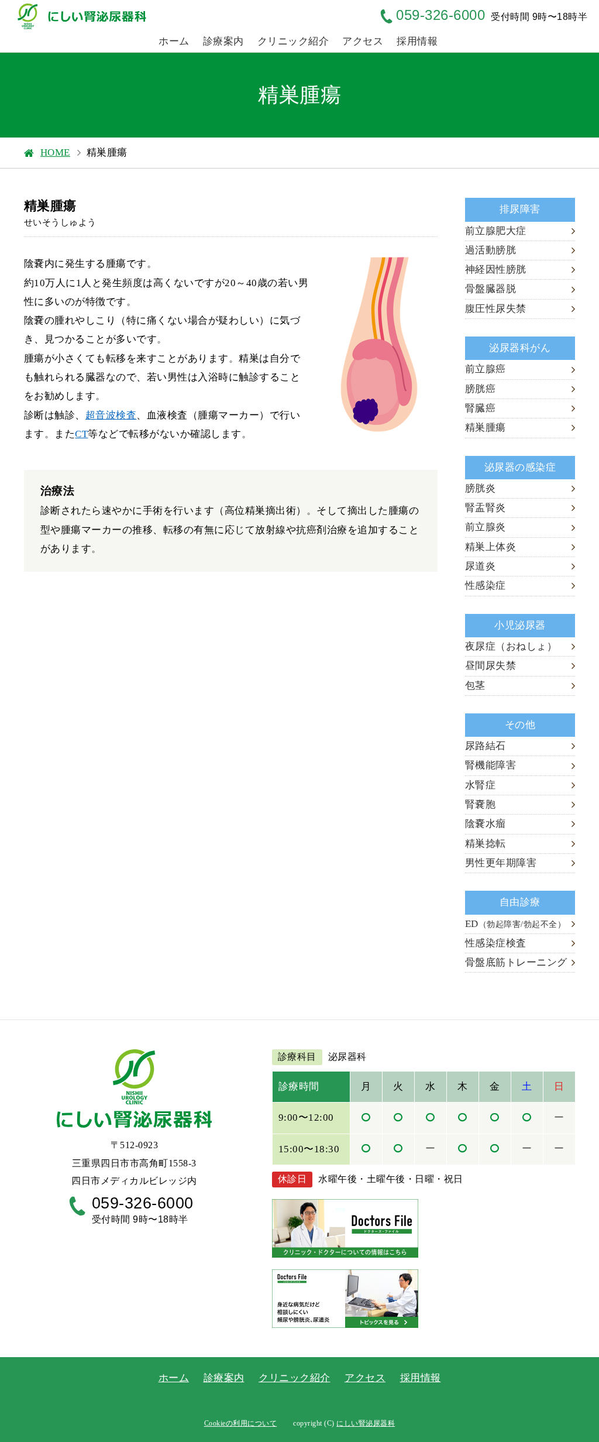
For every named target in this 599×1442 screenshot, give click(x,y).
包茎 (475, 685)
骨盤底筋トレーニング (516, 962)
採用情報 (417, 41)
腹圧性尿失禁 (495, 308)
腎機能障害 (491, 765)
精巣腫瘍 (485, 427)
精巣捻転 (485, 843)
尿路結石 (485, 745)
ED (515, 923)
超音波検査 (111, 415)
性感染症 (485, 585)
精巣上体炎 (491, 546)
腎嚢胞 (480, 804)
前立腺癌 (485, 369)
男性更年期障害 (501, 862)
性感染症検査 (495, 943)
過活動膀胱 (491, 250)
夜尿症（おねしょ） (511, 646)
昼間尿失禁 (491, 665)
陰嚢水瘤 (485, 823)
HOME (55, 152)
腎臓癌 (480, 408)
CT (81, 434)
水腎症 (480, 785)
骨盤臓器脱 (491, 288)
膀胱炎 (480, 488)
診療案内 (223, 41)
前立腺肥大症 (495, 230)
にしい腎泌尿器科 (365, 1423)
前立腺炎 (485, 527)
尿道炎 (480, 566)
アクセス (362, 41)
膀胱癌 (480, 388)
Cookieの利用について (240, 1423)
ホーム (174, 41)
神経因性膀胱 (495, 269)
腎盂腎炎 (485, 507)
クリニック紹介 (293, 41)
